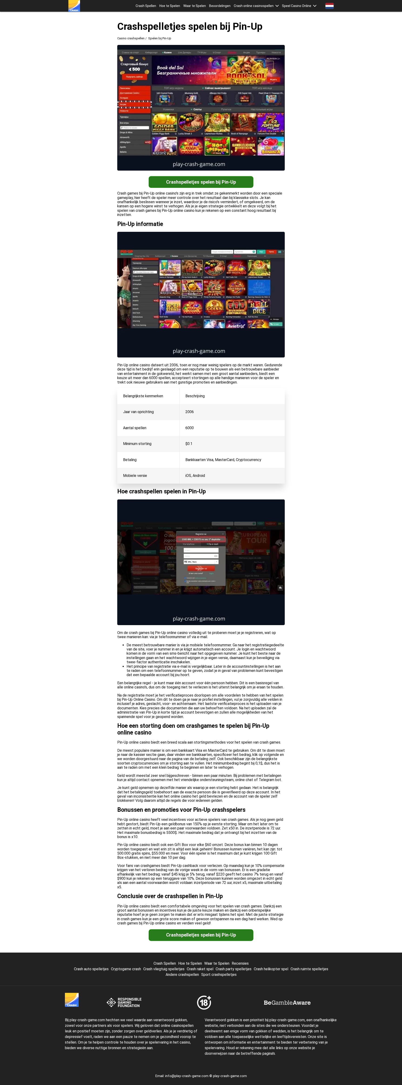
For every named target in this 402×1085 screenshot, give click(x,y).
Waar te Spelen (194, 6)
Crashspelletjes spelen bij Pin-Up (201, 182)
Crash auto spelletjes (91, 969)
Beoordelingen (220, 6)
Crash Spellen (146, 6)
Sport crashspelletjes (219, 974)
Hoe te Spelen (169, 6)
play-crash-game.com (230, 1076)
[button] (277, 5)
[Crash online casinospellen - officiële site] (74, 6)
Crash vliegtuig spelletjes (163, 969)
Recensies (240, 963)
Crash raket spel (200, 969)
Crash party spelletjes (233, 969)
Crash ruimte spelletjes (309, 969)
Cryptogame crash (126, 969)
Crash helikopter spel (271, 969)
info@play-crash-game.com (186, 1076)
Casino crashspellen (130, 38)
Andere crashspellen (182, 974)
